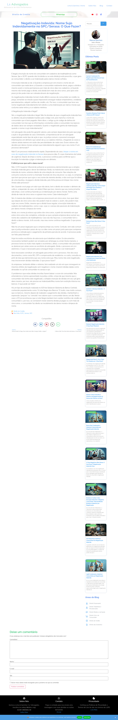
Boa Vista (17, 313)
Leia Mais (93, 710)
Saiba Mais (24, 712)
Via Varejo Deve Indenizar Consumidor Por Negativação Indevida (94, 540)
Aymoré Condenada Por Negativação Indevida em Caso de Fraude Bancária (95, 77)
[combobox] (93, 24)
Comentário (14, 639)
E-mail (12, 668)
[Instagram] (96, 14)
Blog (101, 6)
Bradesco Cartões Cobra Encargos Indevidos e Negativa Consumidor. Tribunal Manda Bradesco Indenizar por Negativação (95, 501)
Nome (12, 661)
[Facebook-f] (101, 14)
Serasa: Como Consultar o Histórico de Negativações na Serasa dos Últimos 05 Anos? (94, 396)
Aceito (79, 717)
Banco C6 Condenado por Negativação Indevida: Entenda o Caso (95, 148)
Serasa (27, 313)
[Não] (115, 717)
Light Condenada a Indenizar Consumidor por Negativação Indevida (94, 575)
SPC (31, 313)
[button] (35, 324)
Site (11, 675)
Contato (109, 6)
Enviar (59, 712)
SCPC (22, 313)
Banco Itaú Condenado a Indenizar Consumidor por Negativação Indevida (93, 427)
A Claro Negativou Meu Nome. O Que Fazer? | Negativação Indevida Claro (95, 464)
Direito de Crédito (19, 311)
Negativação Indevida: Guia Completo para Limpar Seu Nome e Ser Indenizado (95, 258)
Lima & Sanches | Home (76, 6)
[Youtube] (92, 14)
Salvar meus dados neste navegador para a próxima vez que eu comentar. (35, 682)
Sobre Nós (92, 6)
